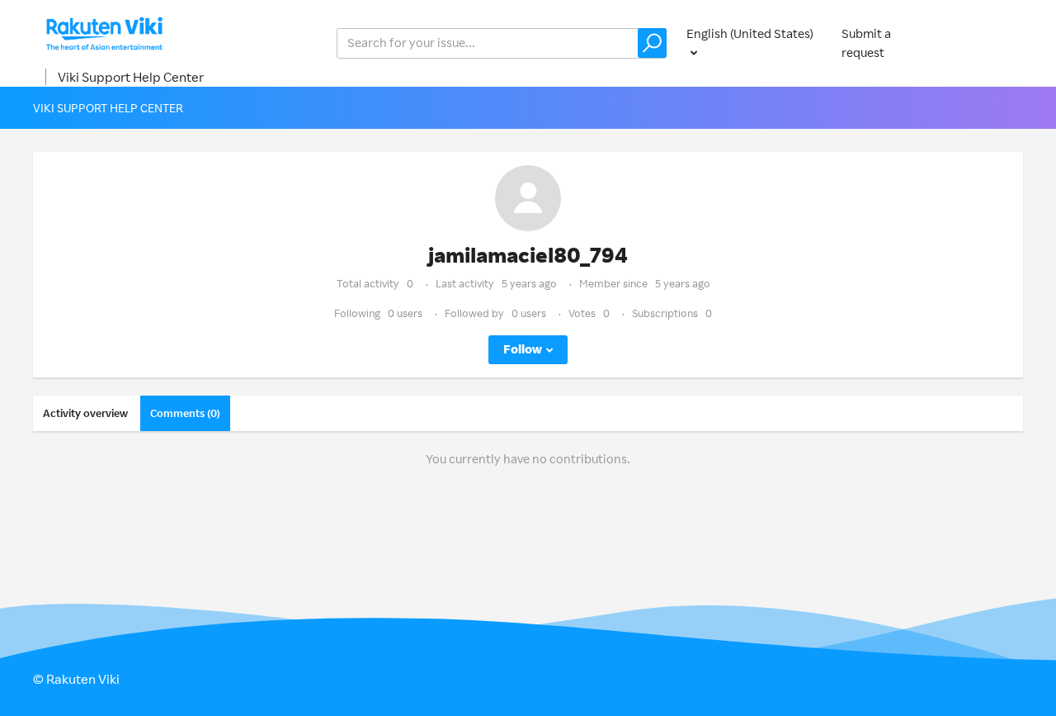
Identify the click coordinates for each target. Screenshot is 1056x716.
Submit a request (866, 43)
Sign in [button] (988, 42)
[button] (652, 43)
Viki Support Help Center (131, 77)
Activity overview (85, 413)
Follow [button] (522, 349)
